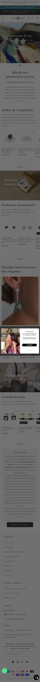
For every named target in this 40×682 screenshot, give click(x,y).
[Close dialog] (38, 329)
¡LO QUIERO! (29, 345)
